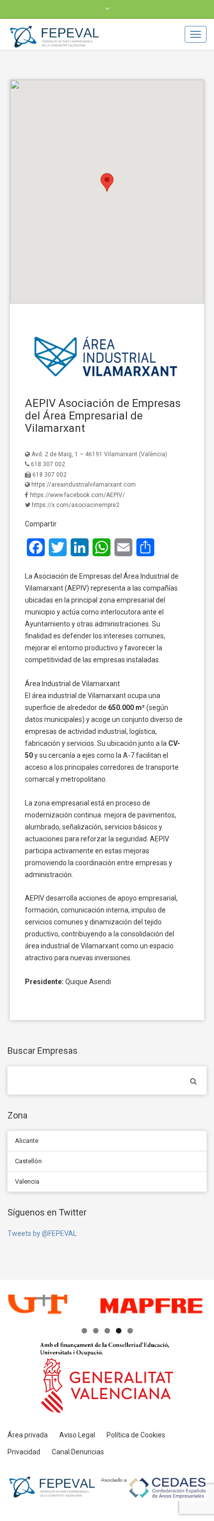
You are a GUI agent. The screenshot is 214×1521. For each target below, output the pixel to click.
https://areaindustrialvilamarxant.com (83, 484)
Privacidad (23, 1452)
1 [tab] (84, 1330)
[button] (107, 182)
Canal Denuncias (78, 1452)
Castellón (28, 1161)
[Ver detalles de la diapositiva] (107, 1307)
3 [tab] (107, 1330)
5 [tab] (130, 1330)
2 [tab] (96, 1330)
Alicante (26, 1140)
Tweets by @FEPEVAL (42, 1233)
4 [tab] (118, 1330)
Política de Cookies (136, 1435)
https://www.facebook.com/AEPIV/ (77, 495)
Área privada (27, 1435)
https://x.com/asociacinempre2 (75, 505)
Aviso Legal (77, 1435)
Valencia (27, 1181)
